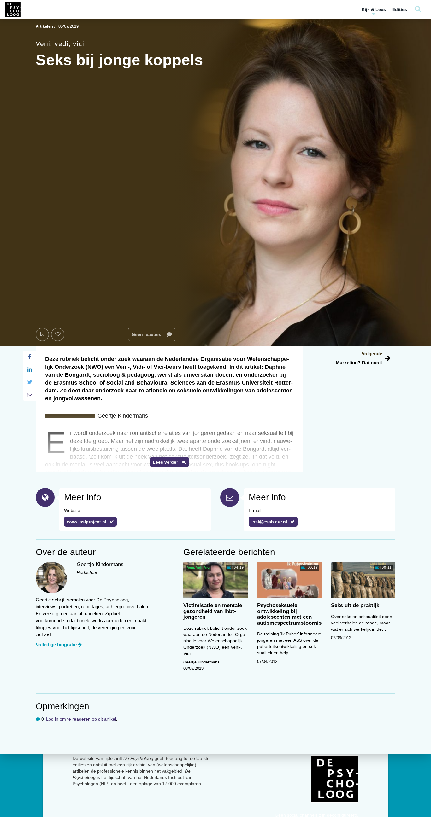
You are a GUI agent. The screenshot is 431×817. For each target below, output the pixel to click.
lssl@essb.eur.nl (269, 521)
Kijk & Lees (374, 9)
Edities (399, 9)
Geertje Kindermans (201, 662)
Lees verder (166, 462)
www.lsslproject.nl (86, 521)
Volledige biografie (56, 644)
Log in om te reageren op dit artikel (81, 718)
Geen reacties (147, 334)
